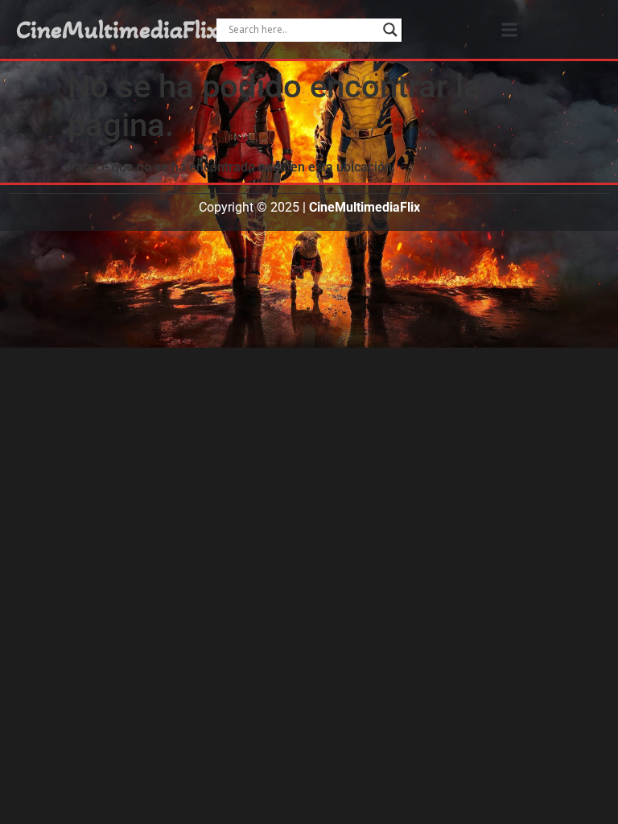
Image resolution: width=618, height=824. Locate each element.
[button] (509, 29)
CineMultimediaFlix (117, 29)
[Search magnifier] (390, 30)
